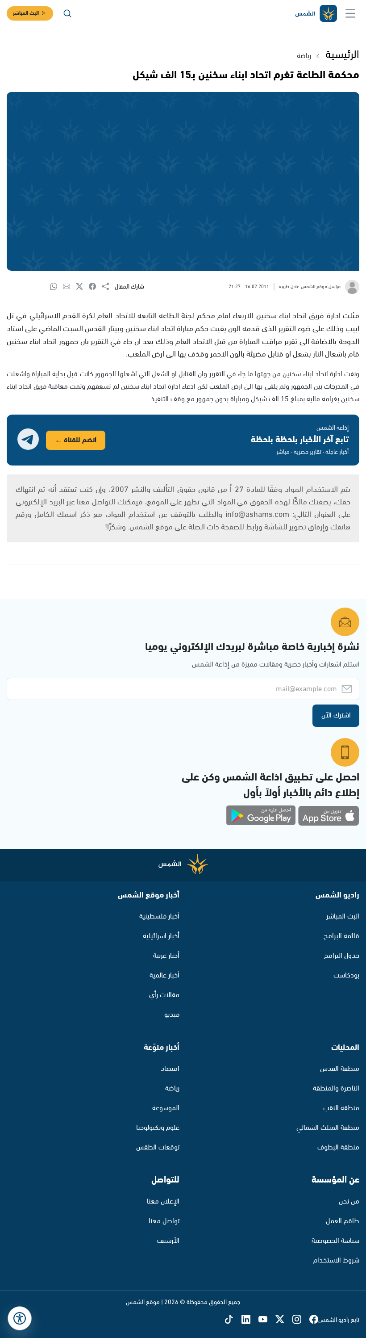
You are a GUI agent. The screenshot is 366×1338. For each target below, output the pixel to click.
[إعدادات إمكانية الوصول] (19, 1318)
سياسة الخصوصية (335, 1241)
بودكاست (346, 975)
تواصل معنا (164, 1221)
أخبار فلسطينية (159, 916)
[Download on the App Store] (328, 815)
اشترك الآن (336, 715)
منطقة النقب (341, 1108)
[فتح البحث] (67, 13)
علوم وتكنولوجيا (157, 1128)
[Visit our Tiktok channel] (233, 1320)
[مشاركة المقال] (108, 287)
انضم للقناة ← (75, 440)
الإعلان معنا (163, 1201)
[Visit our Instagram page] (300, 1320)
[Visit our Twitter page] (283, 1320)
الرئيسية (342, 55)
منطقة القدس (339, 1069)
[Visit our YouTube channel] (266, 1320)
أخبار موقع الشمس (148, 895)
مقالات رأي (164, 995)
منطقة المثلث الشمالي (327, 1128)
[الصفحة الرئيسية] (315, 13)
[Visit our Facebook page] (313, 1320)
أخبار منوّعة (161, 1047)
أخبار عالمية (164, 975)
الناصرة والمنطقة (336, 1088)
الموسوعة (165, 1108)
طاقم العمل (342, 1221)
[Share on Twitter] (82, 287)
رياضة (304, 56)
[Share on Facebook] (95, 287)
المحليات (345, 1047)
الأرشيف (168, 1241)
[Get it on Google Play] (261, 815)
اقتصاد (170, 1069)
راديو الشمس (337, 895)
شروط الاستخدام (336, 1260)
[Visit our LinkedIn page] (249, 1320)
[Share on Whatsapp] (56, 287)
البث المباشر (26, 13)
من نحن (349, 1201)
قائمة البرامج (341, 936)
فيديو (171, 1015)
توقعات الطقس (157, 1147)
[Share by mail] (69, 287)
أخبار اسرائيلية (161, 936)
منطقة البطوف (338, 1147)
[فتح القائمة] (350, 13)
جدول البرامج (341, 956)
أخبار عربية (166, 956)
